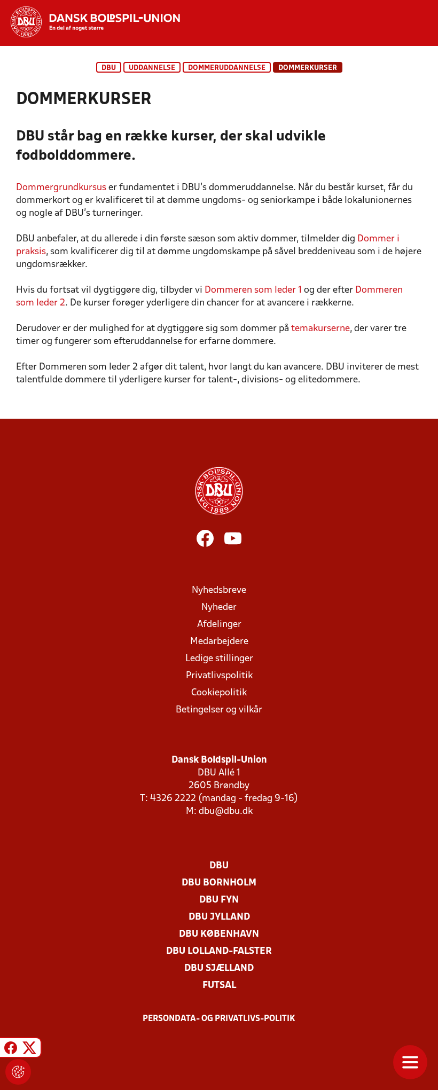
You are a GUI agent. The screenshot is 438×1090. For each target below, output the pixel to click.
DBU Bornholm (219, 883)
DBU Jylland (219, 917)
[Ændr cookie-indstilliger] (18, 1072)
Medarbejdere (219, 641)
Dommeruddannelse (226, 68)
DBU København (219, 934)
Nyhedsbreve (219, 590)
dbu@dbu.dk (226, 811)
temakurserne (320, 328)
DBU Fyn (219, 900)
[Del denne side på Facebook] (10, 1049)
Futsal (219, 985)
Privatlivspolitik (219, 675)
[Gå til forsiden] (90, 21)
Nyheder (219, 607)
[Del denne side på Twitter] (29, 1049)
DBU (108, 68)
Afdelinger (219, 624)
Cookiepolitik (219, 692)
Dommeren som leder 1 (253, 290)
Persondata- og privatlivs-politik (219, 1019)
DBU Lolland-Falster (219, 951)
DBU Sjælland (219, 968)
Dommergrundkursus (61, 187)
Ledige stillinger (219, 658)
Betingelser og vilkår (219, 710)
